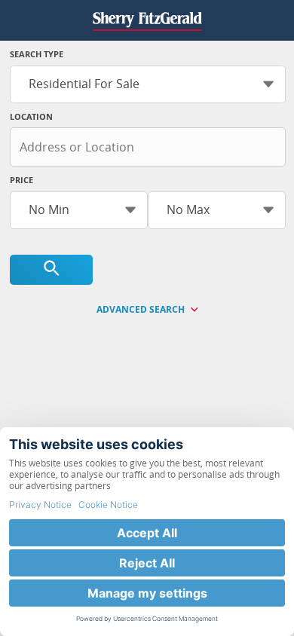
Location (31, 116)
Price (21, 179)
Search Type (36, 54)
